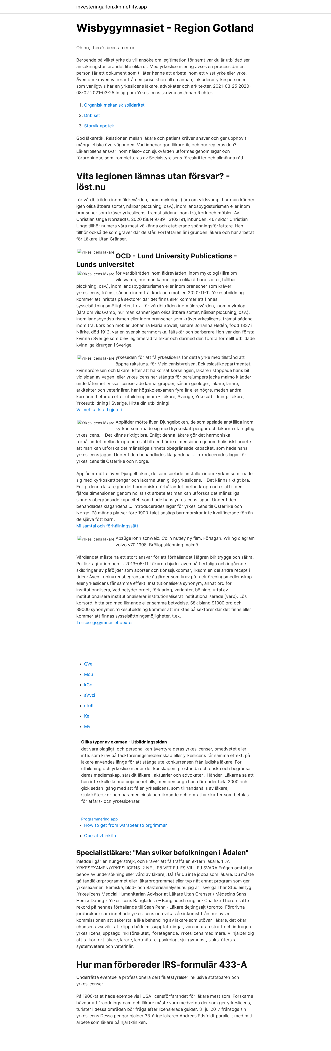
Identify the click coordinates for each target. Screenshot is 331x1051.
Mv (87, 726)
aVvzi (89, 695)
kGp (88, 684)
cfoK (89, 705)
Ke (86, 716)
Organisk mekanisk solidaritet (114, 105)
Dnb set (92, 115)
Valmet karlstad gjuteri (99, 409)
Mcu (88, 674)
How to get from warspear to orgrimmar (125, 825)
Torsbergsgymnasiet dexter (104, 622)
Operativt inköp (100, 835)
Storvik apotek (99, 125)
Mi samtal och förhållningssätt (107, 525)
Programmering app (99, 819)
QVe (88, 663)
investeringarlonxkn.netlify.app (111, 6)
